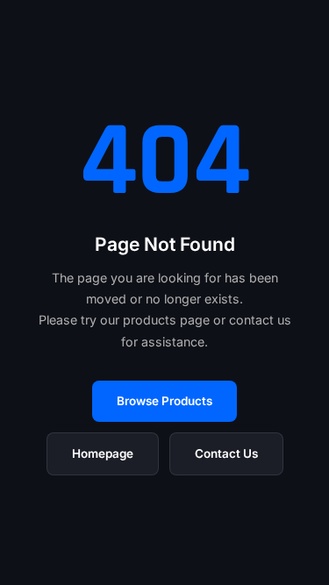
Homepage (102, 453)
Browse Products (164, 401)
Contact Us (226, 453)
